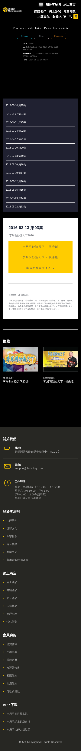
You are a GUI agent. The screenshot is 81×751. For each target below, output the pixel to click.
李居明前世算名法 (17, 713)
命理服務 (12, 613)
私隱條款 (12, 675)
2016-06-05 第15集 (16, 189)
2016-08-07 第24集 (16, 114)
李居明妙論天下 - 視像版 (40, 257)
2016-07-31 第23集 (16, 122)
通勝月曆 (12, 659)
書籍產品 (12, 590)
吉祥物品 (12, 605)
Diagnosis (58, 36)
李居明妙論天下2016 (15, 381)
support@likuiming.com (29, 468)
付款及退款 (13, 691)
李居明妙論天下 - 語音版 (40, 246)
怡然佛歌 (12, 621)
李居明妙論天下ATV (40, 267)
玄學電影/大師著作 (17, 559)
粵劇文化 (12, 552)
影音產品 (12, 598)
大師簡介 (12, 520)
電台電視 (69, 11)
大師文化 (43, 16)
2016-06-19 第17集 (16, 172)
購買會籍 (12, 644)
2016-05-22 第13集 (16, 206)
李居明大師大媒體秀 (18, 729)
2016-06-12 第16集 (16, 181)
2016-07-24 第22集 (16, 130)
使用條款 (12, 683)
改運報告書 (13, 667)
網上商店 (69, 4)
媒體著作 (40, 11)
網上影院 (55, 11)
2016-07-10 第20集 (16, 147)
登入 (59, 16)
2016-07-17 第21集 (16, 139)
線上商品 (12, 582)
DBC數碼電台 (8, 378)
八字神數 (12, 536)
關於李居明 (53, 4)
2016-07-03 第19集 (16, 156)
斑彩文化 (12, 528)
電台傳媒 (12, 544)
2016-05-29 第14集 (16, 198)
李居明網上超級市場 (18, 721)
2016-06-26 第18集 (16, 164)
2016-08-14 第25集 (16, 105)
